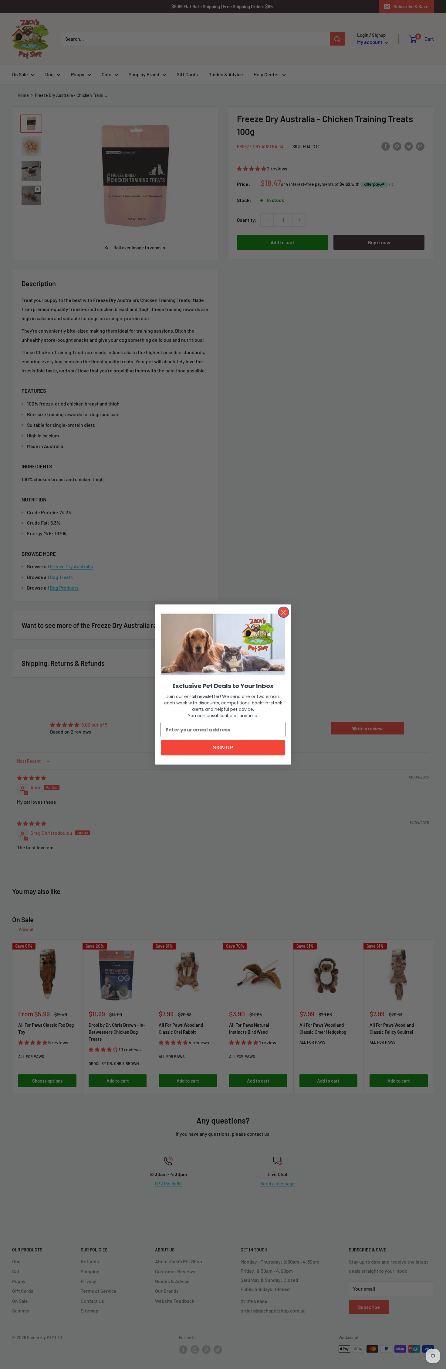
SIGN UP (223, 747)
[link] (223, 645)
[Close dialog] (283, 612)
